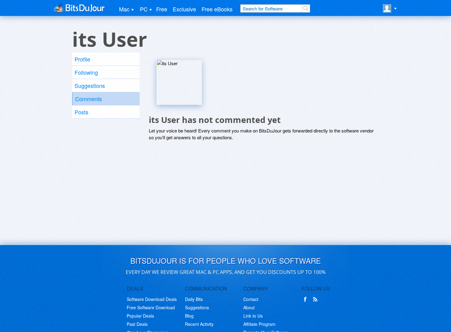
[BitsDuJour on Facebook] (306, 299)
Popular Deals (140, 316)
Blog (189, 316)
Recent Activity (199, 324)
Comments (88, 99)
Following (86, 72)
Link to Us (253, 316)
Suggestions (90, 85)
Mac (124, 9)
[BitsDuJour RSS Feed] (316, 299)
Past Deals (137, 324)
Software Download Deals (152, 299)
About (249, 307)
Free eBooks (217, 9)
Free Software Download (151, 307)
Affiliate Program (259, 324)
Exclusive (184, 9)
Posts (81, 112)
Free (161, 9)
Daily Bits (194, 299)
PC (144, 9)
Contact (250, 299)
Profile (82, 59)
